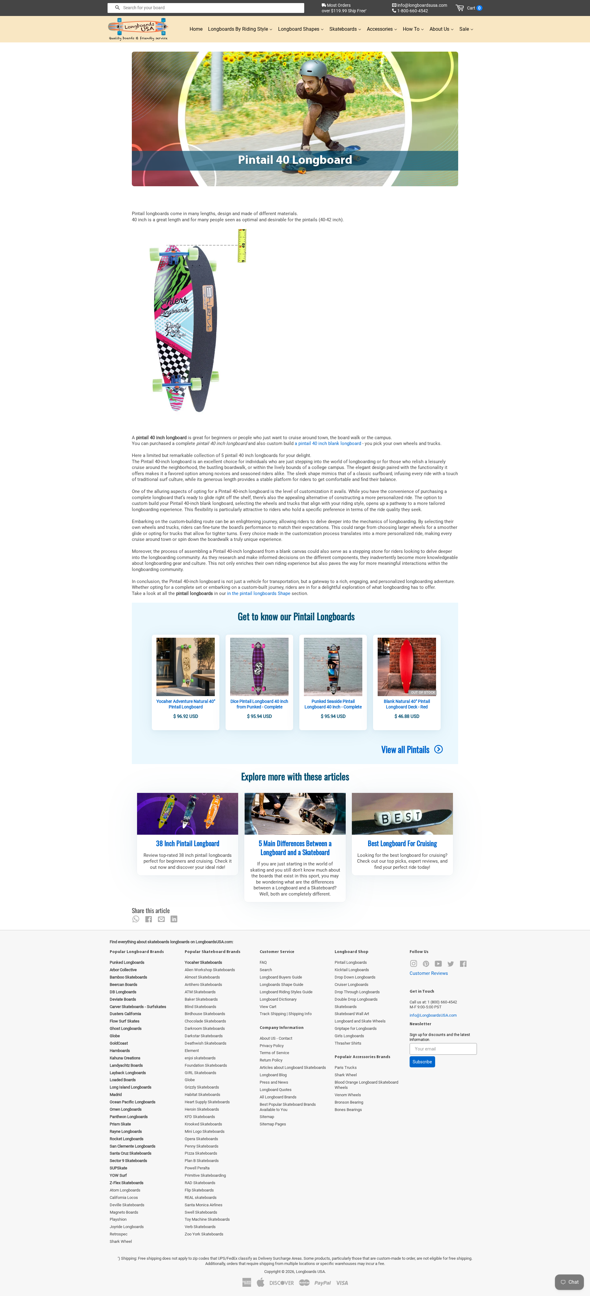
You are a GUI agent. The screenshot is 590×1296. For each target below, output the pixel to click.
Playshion (118, 1219)
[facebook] (148, 919)
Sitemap (267, 1116)
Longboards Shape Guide (281, 984)
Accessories (380, 29)
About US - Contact (276, 1038)
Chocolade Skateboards (205, 1021)
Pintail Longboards (351, 962)
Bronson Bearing (349, 1102)
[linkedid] (174, 919)
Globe (190, 1079)
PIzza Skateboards (201, 1153)
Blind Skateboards (200, 1006)
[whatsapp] (135, 919)
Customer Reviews (429, 973)
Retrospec (119, 1234)
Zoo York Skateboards (204, 1234)
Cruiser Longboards (351, 984)
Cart (474, 8)
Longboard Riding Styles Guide (286, 992)
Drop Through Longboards (357, 992)
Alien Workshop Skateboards (210, 969)
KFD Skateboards (200, 1116)
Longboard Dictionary (278, 999)
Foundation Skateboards (206, 1065)
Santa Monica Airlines (203, 1205)
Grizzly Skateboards (202, 1087)
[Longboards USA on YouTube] (438, 965)
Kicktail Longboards (352, 969)
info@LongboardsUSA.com (433, 1015)
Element (192, 1050)
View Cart (268, 1006)
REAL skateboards (201, 1197)
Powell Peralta (197, 1168)
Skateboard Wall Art (352, 1013)
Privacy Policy (272, 1045)
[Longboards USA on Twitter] (450, 965)
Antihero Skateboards (203, 984)
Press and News (274, 1082)
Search (266, 969)
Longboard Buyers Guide (281, 977)
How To (412, 29)
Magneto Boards (124, 1212)
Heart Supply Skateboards (207, 1102)
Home (196, 29)
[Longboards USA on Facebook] (463, 965)
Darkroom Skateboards (205, 1028)
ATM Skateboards (200, 992)
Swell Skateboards (201, 1212)
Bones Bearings (348, 1109)
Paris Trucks (346, 1067)
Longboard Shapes (299, 29)
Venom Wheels (348, 1095)
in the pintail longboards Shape (258, 593)
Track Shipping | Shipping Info (286, 1013)
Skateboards (343, 29)
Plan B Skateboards (202, 1160)
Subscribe (422, 1061)
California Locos (124, 1197)
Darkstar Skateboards (204, 1036)
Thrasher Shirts (348, 1043)
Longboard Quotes (276, 1089)
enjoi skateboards (200, 1058)
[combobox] (206, 8)
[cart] (460, 8)
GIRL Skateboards (200, 1072)
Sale (464, 29)
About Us (440, 29)
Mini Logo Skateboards (205, 1131)
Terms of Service (274, 1052)
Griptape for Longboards (356, 1028)
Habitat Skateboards (202, 1094)
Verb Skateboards (200, 1226)
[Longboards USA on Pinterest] (426, 965)
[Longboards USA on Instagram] (413, 965)
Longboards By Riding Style (238, 29)
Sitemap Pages (273, 1124)
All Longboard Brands (278, 1097)
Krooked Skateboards (203, 1124)
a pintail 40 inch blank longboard (328, 443)
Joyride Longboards (127, 1226)
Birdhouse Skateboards (205, 1013)
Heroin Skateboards (202, 1109)
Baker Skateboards (201, 999)
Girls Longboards (349, 1036)
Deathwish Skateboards (205, 1043)
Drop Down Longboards (355, 977)
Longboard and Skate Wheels (360, 1021)
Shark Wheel (121, 1241)
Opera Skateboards (201, 1138)
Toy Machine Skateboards (207, 1219)
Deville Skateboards (127, 1205)
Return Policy (271, 1060)
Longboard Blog (273, 1075)
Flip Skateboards (199, 1190)
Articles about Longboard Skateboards (293, 1067)
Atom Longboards (125, 1190)
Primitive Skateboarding (205, 1175)
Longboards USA (310, 1271)
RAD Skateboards (200, 1182)
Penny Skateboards (201, 1146)
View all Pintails (406, 749)
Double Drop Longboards (356, 999)
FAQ (263, 962)
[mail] (161, 919)
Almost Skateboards (202, 977)
